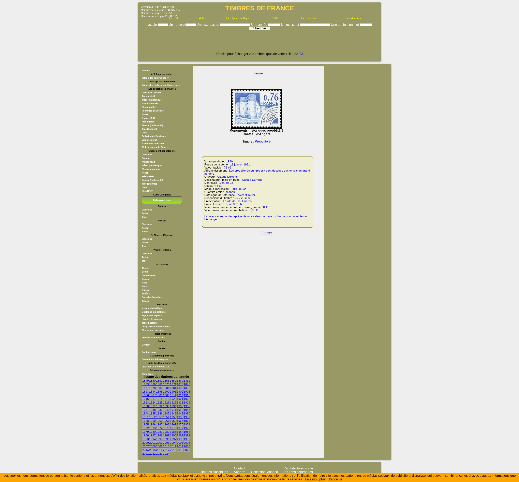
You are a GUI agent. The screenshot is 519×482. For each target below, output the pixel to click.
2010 (166, 446)
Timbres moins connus (162, 200)
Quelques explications (154, 312)
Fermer (258, 73)
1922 (187, 398)
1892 (187, 388)
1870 (166, 384)
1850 (152, 380)
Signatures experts (152, 315)
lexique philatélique (152, 308)
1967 (159, 424)
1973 (152, 428)
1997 (173, 439)
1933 (166, 406)
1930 (145, 406)
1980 (152, 431)
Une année (259, 24)
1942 (180, 409)
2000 (145, 442)
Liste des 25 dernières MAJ (156, 366)
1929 (187, 402)
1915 (187, 395)
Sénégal (146, 293)
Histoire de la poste (152, 319)
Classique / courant (152, 92)
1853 (166, 380)
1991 (180, 435)
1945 (152, 413)
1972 (145, 428)
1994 (152, 439)
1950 (187, 413)
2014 (145, 450)
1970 (180, 424)
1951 (145, 417)
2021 (145, 453)
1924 (152, 402)
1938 (152, 409)
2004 (173, 442)
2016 (159, 450)
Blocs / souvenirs (151, 169)
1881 (166, 388)
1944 (145, 413)
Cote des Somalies (152, 297)
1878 (152, 388)
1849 (145, 380)
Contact (146, 345)
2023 (159, 453)
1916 (145, 398)
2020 (187, 450)
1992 (187, 435)
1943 (187, 409)
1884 (173, 388)
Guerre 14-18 (148, 118)
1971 (187, 424)
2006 (187, 442)
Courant (146, 158)
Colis (144, 132)
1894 (152, 391)
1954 (166, 417)
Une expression (208, 24)
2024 (166, 453)
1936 (187, 406)
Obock (145, 290)
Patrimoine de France (153, 143)
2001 (152, 442)
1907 (152, 395)
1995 (159, 439)
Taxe (144, 217)
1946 (159, 413)
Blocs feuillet (149, 107)
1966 (152, 424)
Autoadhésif (148, 96)
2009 (159, 446)
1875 (180, 384)
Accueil (146, 70)
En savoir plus (315, 479)
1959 (152, 420)
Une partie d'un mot (345, 24)
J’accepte (335, 479)
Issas (144, 282)
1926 (166, 402)
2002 (159, 442)
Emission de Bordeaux (154, 136)
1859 (173, 380)
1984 (180, 431)
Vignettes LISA (150, 140)
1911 (173, 395)
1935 (180, 406)
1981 (159, 431)
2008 (152, 446)
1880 (159, 388)
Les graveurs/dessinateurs (156, 326)
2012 (180, 446)
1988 (159, 435)
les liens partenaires (298, 472)
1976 (173, 428)
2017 (166, 450)
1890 (180, 388)
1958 (145, 420)
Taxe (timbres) (149, 129)
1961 (166, 420)
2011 (173, 446)
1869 (159, 384)
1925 (159, 402)
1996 (166, 439)
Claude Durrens (227, 176)
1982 (166, 431)
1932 (159, 406)
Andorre (239, 472)
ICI (301, 54)
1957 (187, 417)
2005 (180, 442)
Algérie (145, 268)
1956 (180, 417)
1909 (166, 395)
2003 (166, 442)
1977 (180, 428)
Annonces (147, 374)
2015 (152, 450)
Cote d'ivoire (148, 275)
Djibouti (146, 279)
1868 (152, 384)
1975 (166, 428)
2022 (152, 453)
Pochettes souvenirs (153, 110)
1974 (159, 428)
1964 (187, 420)
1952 (152, 417)
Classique (147, 154)
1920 (173, 398)
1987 (152, 435)
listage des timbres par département (161, 85)
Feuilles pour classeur (153, 337)
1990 (173, 435)
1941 (173, 409)
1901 (173, 391)
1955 (173, 417)
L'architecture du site (298, 468)
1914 (180, 395)
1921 (180, 398)
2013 (187, 446)
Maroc (145, 286)
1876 (187, 384)
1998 (180, 439)
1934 (173, 406)
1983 (173, 431)
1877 (145, 388)
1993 (145, 439)
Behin (145, 272)
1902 (180, 391)
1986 (145, 435)
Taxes (145, 231)
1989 (166, 435)
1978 (187, 428)
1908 (159, 395)
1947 (166, 413)
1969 (173, 424)
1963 (180, 420)
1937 (145, 409)
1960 (159, 420)
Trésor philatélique (152, 100)
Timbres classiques (214, 472)
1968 (166, 424)
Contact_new (149, 352)
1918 (159, 398)
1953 (159, 417)
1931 (152, 406)
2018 (173, 450)
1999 (187, 439)
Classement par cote (153, 330)
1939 (159, 409)
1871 (173, 384)
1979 (145, 431)
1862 (187, 380)
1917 (152, 398)
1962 (173, 420)
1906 (145, 395)
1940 (166, 409)
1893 (145, 391)
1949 (180, 413)
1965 (145, 424)
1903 (187, 391)
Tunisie (145, 301)
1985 (187, 431)
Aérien (145, 114)
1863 (145, 384)
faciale (152, 24)
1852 (159, 380)
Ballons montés (150, 103)
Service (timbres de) (152, 125)
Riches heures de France (155, 147)
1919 (166, 398)
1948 (173, 413)
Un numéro (177, 24)
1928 (180, 402)
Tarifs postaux (149, 323)
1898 (159, 391)
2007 (145, 446)
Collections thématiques (155, 359)
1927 (173, 402)
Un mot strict (290, 24)
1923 (145, 402)
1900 (166, 391)
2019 (180, 450)
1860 (180, 380)
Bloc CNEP (147, 191)
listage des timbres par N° (155, 78)
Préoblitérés (148, 121)
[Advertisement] (259, 43)
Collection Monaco (264, 472)
